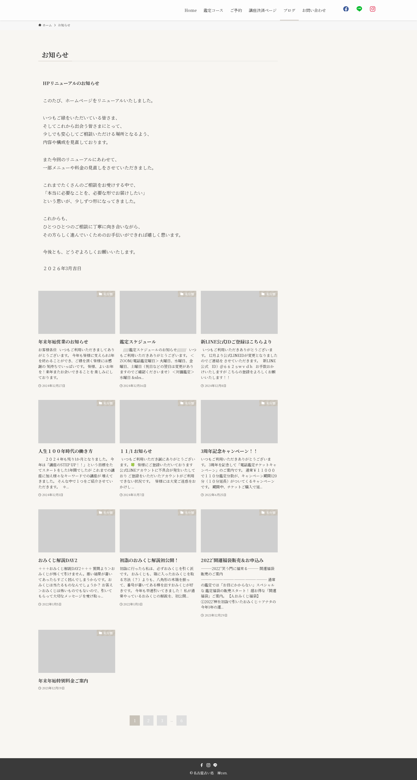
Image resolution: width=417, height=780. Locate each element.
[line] (215, 765)
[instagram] (208, 765)
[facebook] (201, 765)
